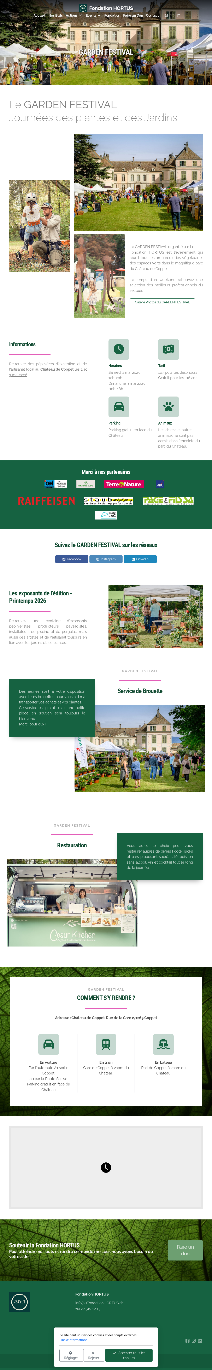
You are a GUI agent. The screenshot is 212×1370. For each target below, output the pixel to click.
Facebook (74, 559)
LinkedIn (142, 559)
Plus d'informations (73, 1340)
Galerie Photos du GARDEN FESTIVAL (162, 302)
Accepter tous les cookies (131, 1355)
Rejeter (93, 1357)
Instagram (108, 559)
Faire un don (185, 1250)
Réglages (71, 1357)
